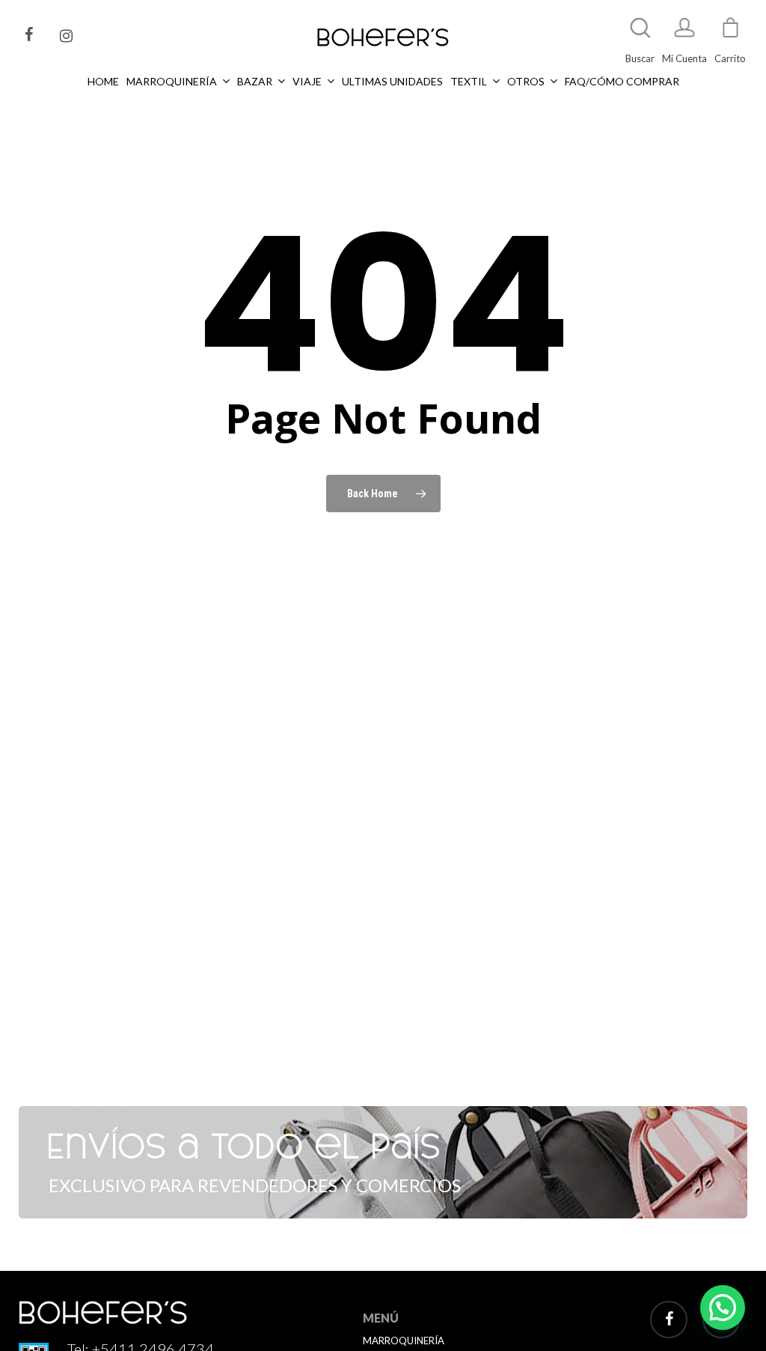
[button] (722, 1307)
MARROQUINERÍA (403, 1341)
